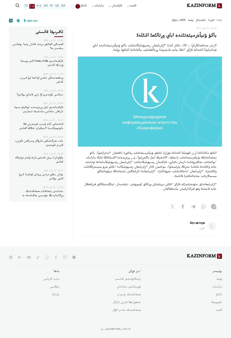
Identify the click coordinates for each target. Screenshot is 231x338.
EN (46, 6)
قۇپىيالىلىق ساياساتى (129, 287)
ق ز (32, 6)
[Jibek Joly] (30, 20)
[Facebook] (183, 207)
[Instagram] (214, 207)
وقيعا (190, 20)
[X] (172, 207)
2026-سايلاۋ (179, 20)
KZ (63, 6)
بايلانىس (55, 287)
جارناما (56, 295)
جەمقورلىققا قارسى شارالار (127, 303)
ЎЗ (26, 6)
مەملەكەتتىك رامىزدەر (129, 295)
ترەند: (219, 20)
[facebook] (56, 257)
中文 (39, 6)
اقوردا (211, 20)
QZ (57, 6)
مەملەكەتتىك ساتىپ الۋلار (127, 311)
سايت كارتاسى (51, 279)
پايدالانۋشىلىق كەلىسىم (128, 279)
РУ (51, 6)
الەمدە (219, 311)
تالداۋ (84, 6)
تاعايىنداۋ (201, 20)
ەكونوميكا (216, 303)
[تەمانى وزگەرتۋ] (75, 6)
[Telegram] (193, 207)
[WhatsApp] (203, 207)
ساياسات (217, 287)
